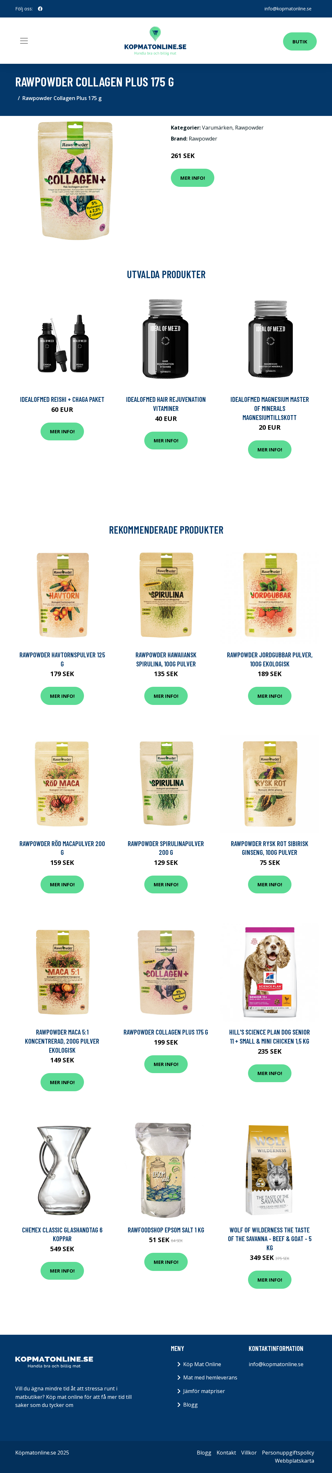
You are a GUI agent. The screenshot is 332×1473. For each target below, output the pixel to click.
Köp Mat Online (202, 1364)
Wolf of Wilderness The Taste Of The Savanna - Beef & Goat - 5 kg (270, 1239)
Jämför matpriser (204, 1391)
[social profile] (40, 9)
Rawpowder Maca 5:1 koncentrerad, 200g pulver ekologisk (62, 1041)
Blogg (190, 1404)
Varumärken (217, 127)
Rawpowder (249, 127)
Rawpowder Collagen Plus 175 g (166, 1032)
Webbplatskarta (294, 1460)
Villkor (249, 1452)
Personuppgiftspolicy (288, 1452)
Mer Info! (192, 178)
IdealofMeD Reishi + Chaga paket (62, 399)
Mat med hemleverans (210, 1377)
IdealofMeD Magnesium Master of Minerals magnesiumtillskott (270, 408)
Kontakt (226, 1452)
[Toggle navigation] (24, 41)
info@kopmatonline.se (288, 9)
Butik (299, 41)
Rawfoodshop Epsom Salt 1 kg (166, 1230)
